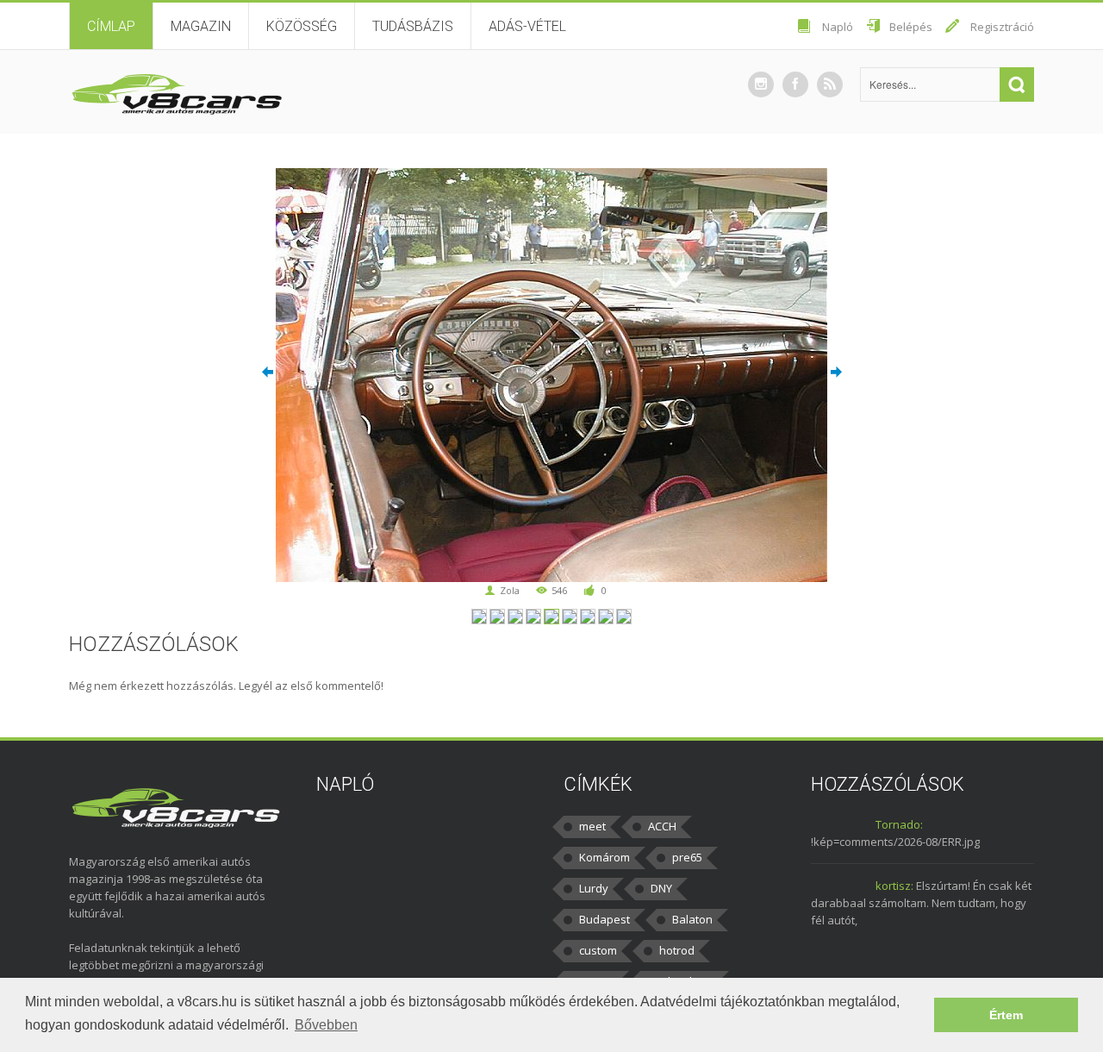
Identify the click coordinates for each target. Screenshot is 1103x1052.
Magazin (201, 26)
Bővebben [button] (326, 1025)
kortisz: (894, 885)
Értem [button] (1006, 1015)
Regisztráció (1002, 26)
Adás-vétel (527, 26)
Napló (837, 26)
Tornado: (899, 824)
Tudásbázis (412, 26)
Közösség (301, 26)
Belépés (910, 26)
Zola (510, 590)
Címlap (111, 26)
